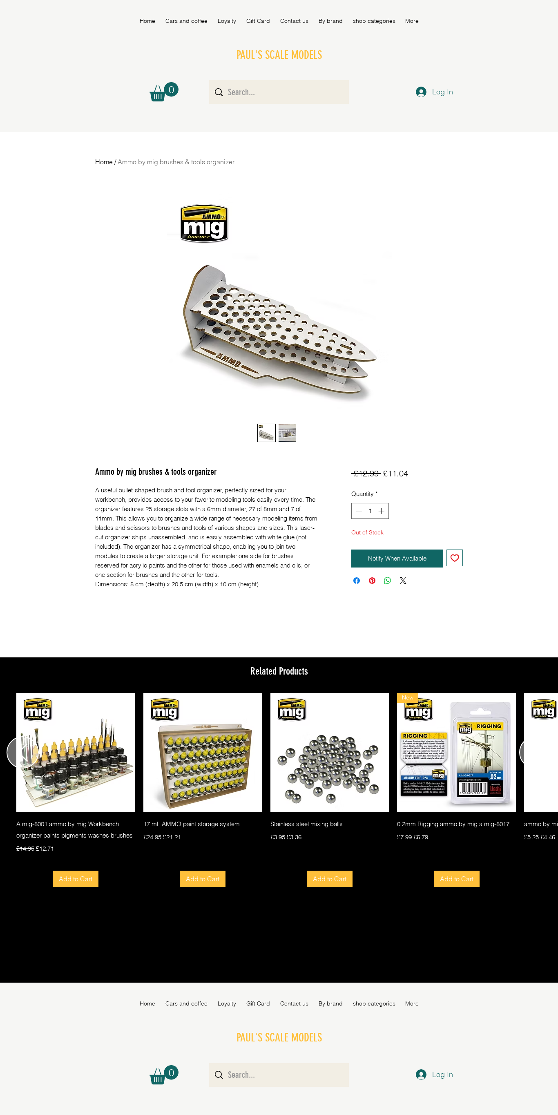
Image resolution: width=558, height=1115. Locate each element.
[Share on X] (403, 580)
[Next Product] (535, 752)
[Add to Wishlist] (454, 558)
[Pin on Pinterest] (372, 580)
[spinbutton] (370, 510)
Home (104, 162)
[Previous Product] (23, 752)
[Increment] (382, 510)
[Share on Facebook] (357, 580)
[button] (330, 21)
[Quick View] (75, 752)
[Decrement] (358, 510)
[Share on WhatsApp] (388, 580)
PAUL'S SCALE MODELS (279, 55)
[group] (279, 790)
